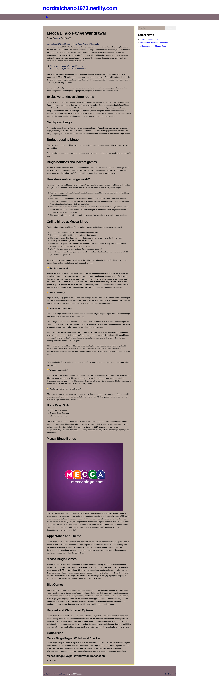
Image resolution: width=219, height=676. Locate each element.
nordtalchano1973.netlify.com (80, 8)
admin (58, 38)
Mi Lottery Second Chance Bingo (153, 46)
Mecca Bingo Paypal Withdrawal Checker (66, 66)
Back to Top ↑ (170, 674)
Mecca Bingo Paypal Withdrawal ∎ (85, 44)
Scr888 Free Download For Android (154, 43)
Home (47, 17)
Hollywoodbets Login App (150, 39)
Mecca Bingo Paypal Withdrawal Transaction (68, 69)
